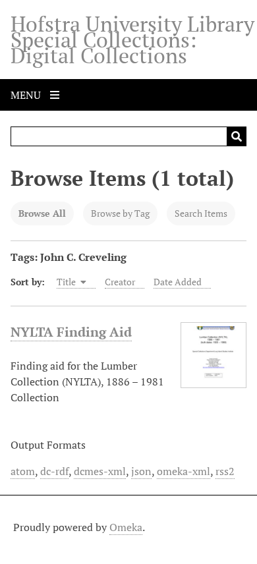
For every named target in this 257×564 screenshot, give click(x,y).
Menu (27, 95)
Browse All (42, 213)
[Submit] (236, 136)
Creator (120, 281)
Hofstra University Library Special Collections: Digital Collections (132, 39)
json (141, 471)
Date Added (178, 281)
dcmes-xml (100, 471)
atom (23, 471)
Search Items (201, 213)
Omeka (125, 527)
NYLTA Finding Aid (71, 332)
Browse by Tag (120, 213)
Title (67, 281)
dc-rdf (54, 471)
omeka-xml (183, 471)
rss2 (225, 471)
